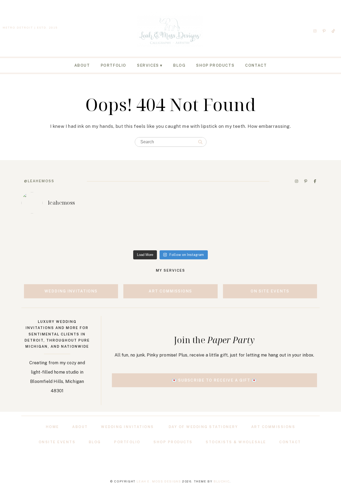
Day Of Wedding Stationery (203, 427)
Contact (256, 65)
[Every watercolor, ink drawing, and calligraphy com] (291, 233)
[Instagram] (315, 31)
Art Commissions (273, 427)
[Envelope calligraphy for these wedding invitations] (50, 233)
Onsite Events (57, 442)
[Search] (200, 142)
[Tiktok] (333, 31)
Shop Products (215, 65)
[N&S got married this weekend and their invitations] (230, 233)
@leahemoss (39, 181)
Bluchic (222, 481)
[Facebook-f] (315, 181)
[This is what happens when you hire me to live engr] (170, 233)
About (82, 65)
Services (148, 65)
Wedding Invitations (127, 427)
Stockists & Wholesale (236, 442)
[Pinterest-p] (324, 31)
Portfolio (113, 65)
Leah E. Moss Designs (159, 481)
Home (52, 427)
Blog (179, 65)
